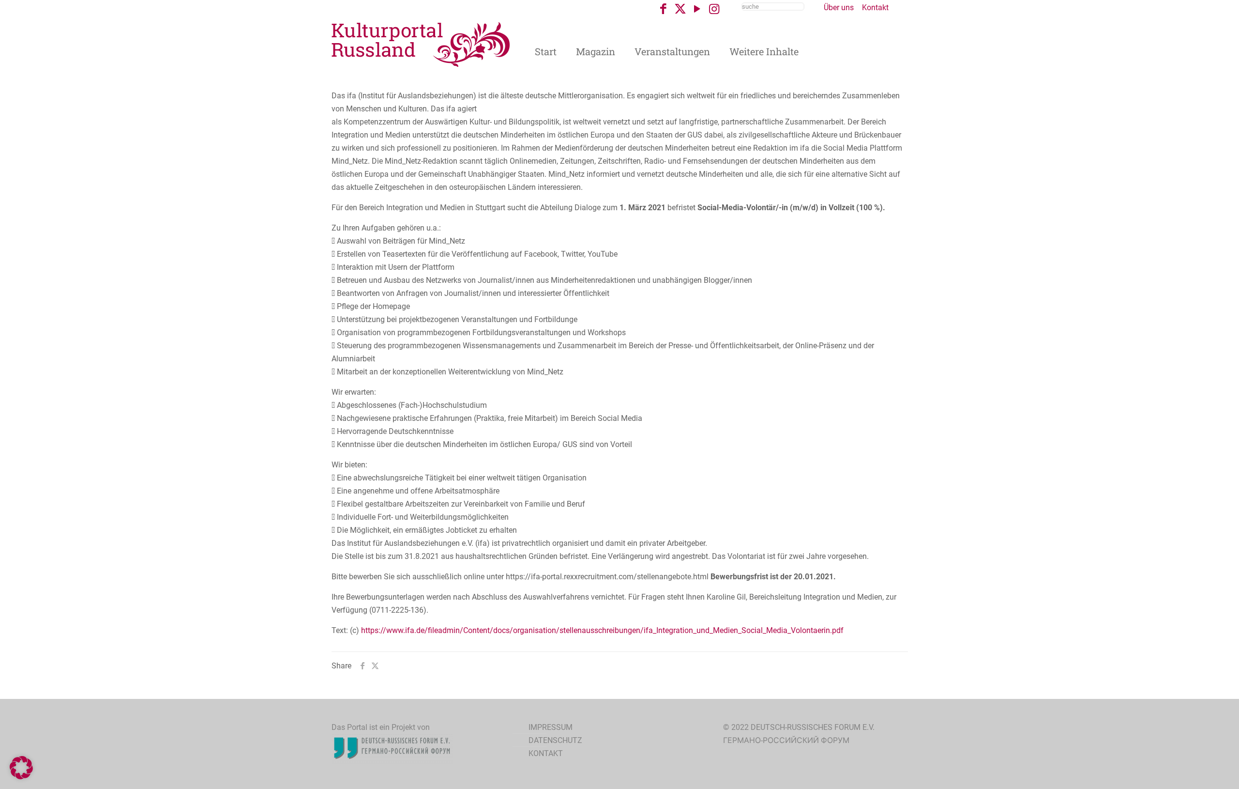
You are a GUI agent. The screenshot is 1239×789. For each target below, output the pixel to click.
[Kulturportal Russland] (421, 43)
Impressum (551, 727)
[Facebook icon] (663, 9)
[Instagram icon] (714, 9)
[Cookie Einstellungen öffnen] (21, 776)
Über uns (839, 7)
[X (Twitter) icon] (680, 9)
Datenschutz (555, 740)
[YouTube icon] (697, 9)
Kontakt (875, 7)
